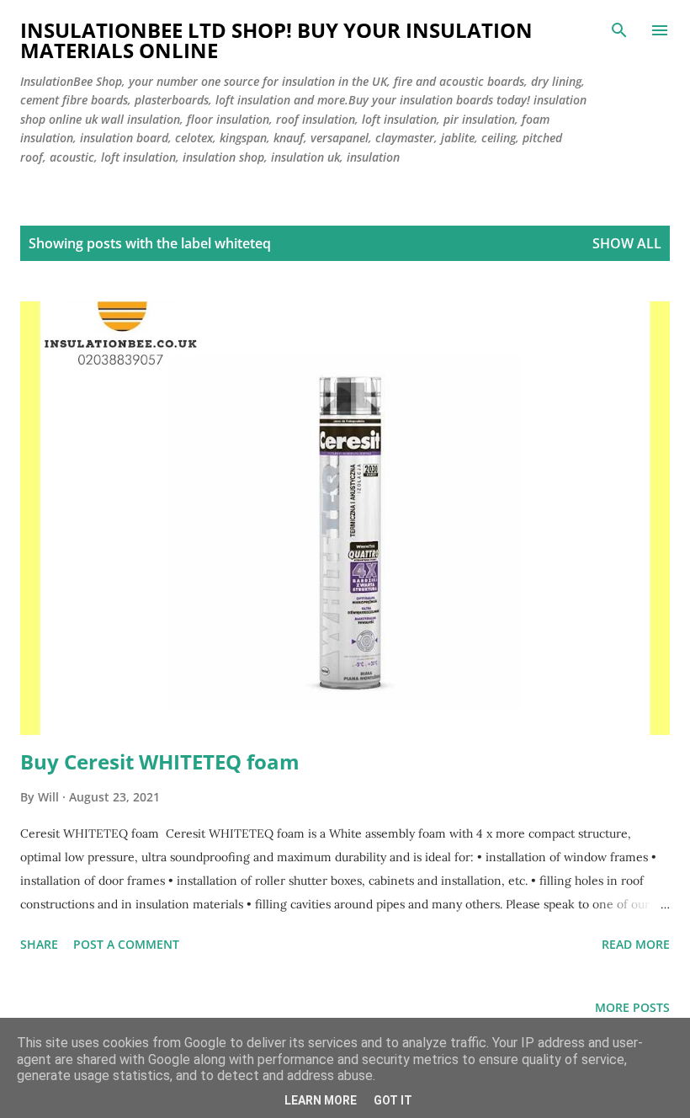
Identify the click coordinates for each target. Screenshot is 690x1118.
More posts (632, 1007)
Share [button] (39, 944)
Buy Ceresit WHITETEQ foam (160, 761)
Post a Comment (126, 944)
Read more (636, 944)
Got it (393, 1100)
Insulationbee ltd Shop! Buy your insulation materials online (276, 40)
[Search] (619, 30)
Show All (626, 243)
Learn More (320, 1100)
